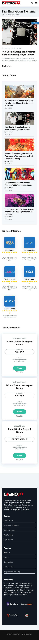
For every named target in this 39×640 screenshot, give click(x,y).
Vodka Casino (9, 309)
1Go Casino (29, 279)
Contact (6, 557)
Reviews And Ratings (11, 525)
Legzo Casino (29, 250)
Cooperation (8, 562)
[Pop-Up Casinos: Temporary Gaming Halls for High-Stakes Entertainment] (19, 92)
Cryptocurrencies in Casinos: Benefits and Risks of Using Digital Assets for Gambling (19, 211)
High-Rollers (8, 540)
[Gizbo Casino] (9, 277)
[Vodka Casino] (9, 306)
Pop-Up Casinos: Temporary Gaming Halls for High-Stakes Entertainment (19, 101)
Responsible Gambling (12, 572)
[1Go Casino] (29, 277)
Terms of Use (8, 567)
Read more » (6, 66)
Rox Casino (9, 250)
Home (3, 14)
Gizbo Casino (10, 279)
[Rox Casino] (9, 247)
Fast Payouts (8, 535)
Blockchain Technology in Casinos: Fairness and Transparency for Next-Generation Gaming (19, 156)
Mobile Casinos (9, 530)
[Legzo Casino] (29, 247)
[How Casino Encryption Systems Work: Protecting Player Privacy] (19, 32)
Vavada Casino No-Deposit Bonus (19, 343)
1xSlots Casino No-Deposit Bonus (19, 387)
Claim (19, 368)
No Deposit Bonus (19, 338)
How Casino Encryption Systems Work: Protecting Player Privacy (18, 53)
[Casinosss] (11, 3)
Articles (35, 23)
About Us (7, 552)
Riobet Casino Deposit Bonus (19, 430)
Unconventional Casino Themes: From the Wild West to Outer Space (18, 184)
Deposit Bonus (19, 426)
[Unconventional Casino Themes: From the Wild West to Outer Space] (19, 174)
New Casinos (8, 520)
